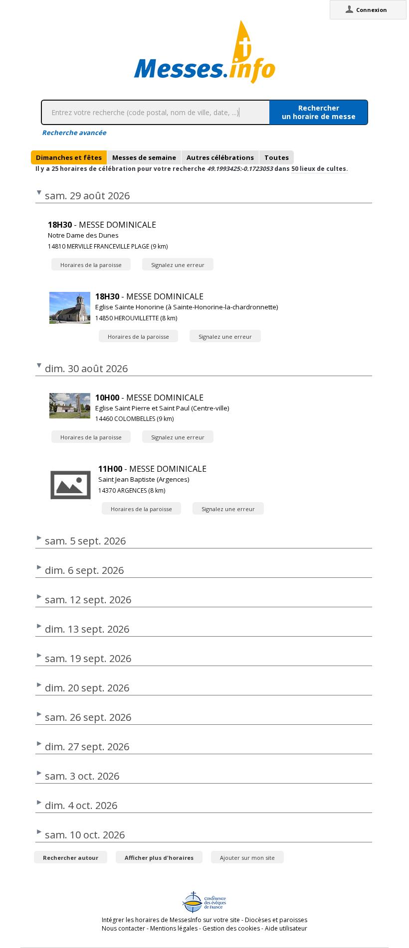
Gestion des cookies (231, 928)
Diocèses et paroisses (276, 920)
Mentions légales (174, 928)
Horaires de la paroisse (91, 265)
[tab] (69, 157)
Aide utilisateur (286, 928)
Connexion (371, 9)
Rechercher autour (70, 857)
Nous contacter (123, 928)
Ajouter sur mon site (247, 857)
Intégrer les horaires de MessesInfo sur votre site (171, 920)
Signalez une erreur (177, 265)
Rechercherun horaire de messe (319, 112)
